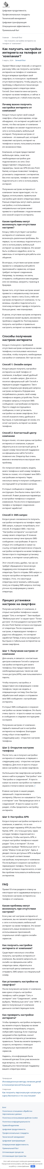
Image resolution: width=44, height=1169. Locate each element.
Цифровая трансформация (14, 22)
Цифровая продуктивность (14, 10)
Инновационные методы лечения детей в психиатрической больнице (21, 1081)
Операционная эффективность (16, 26)
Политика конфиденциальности (16, 1121)
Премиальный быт (10, 30)
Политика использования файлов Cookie (20, 1118)
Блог (4, 1107)
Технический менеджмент (14, 18)
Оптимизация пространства (14, 1156)
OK (33, 1166)
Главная (5, 37)
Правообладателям (10, 1125)
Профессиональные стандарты (16, 14)
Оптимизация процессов (13, 1152)
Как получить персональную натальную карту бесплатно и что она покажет (21, 1092)
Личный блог (17, 37)
